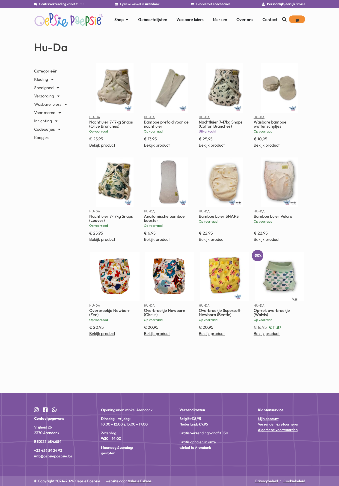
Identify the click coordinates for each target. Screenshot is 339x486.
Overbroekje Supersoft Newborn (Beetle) (220, 312)
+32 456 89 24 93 (48, 450)
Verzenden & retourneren (278, 424)
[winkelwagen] (297, 19)
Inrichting (43, 121)
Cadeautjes (44, 129)
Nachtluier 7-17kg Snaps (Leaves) (111, 218)
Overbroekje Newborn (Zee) (110, 312)
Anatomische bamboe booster (164, 218)
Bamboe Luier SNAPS (219, 216)
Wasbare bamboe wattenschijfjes (270, 124)
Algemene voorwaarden (278, 429)
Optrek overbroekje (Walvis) (272, 312)
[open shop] (127, 19)
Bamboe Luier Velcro (273, 216)
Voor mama (44, 112)
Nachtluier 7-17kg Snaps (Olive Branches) (111, 124)
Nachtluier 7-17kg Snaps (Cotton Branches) (220, 124)
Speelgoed (44, 87)
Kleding (41, 79)
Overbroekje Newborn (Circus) (164, 312)
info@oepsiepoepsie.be (53, 456)
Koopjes (41, 137)
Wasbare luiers (47, 104)
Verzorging (44, 96)
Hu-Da (94, 118)
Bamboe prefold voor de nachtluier (166, 124)
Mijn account (268, 418)
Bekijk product (102, 145)
